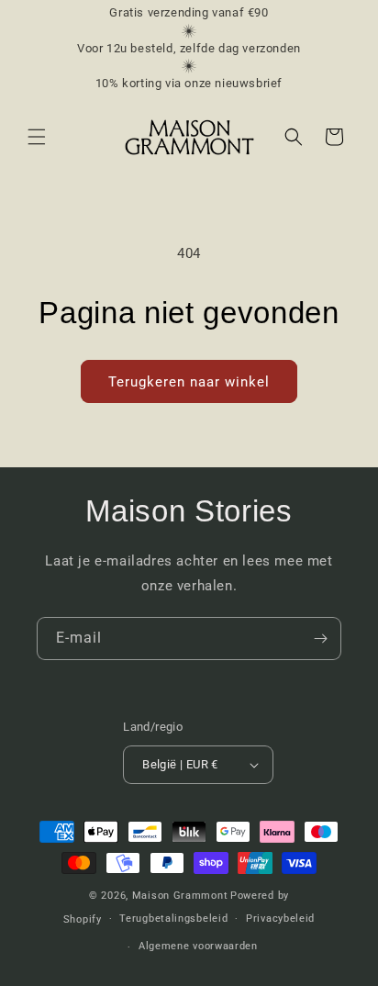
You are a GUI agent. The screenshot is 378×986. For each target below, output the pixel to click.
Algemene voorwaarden (198, 946)
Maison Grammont (180, 896)
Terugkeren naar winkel (189, 382)
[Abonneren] (320, 638)
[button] (37, 137)
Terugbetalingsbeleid (173, 918)
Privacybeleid (280, 918)
